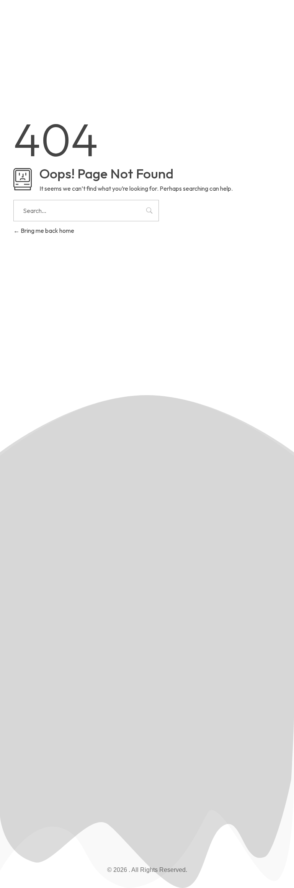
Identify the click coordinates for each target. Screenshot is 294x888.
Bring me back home (47, 230)
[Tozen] (48, 37)
